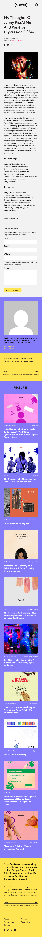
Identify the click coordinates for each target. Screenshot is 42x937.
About (6, 919)
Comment (8, 268)
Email (6, 246)
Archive (24, 919)
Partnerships (9, 922)
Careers (7, 925)
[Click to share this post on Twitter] (8, 45)
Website (7, 254)
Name (6, 238)
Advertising (25, 922)
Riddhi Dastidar (17, 40)
